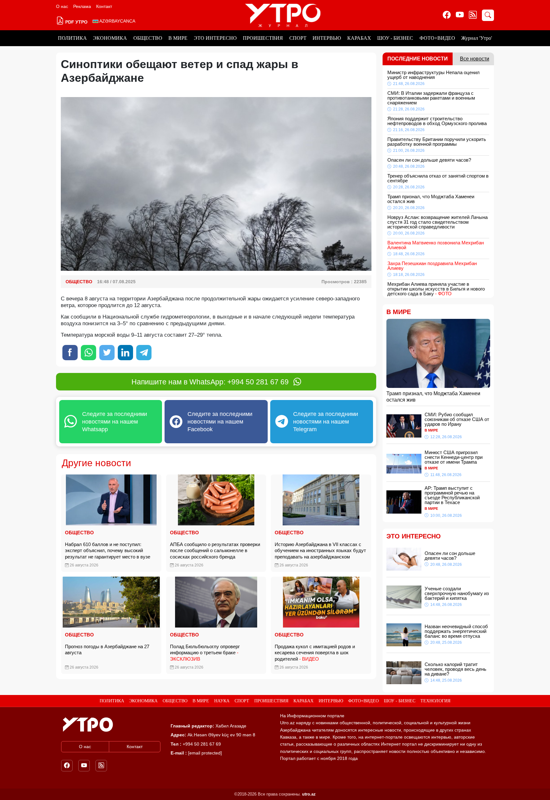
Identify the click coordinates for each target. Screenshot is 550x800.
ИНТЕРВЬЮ (327, 38)
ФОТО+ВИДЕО (437, 38)
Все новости (474, 58)
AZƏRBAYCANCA (116, 21)
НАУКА (221, 700)
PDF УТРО (76, 22)
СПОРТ (298, 38)
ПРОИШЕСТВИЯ (263, 38)
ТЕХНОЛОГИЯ (435, 700)
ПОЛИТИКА (72, 38)
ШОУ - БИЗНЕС (395, 38)
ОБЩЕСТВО (147, 38)
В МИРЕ (177, 38)
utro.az (309, 794)
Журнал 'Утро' (476, 38)
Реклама (82, 6)
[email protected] (205, 752)
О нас (62, 6)
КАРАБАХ (359, 38)
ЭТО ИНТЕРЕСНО (215, 38)
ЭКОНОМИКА (110, 38)
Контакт (104, 6)
